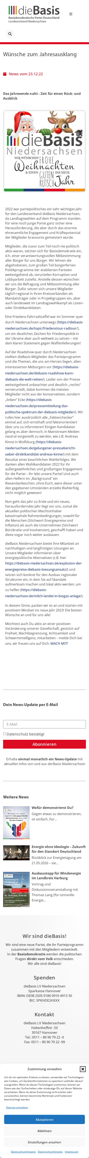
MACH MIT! (59, 643)
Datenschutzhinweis (23, 1151)
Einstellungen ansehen (44, 1142)
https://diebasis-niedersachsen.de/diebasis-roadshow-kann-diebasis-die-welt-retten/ (42, 373)
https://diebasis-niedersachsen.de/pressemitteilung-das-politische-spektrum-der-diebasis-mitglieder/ (40, 405)
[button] (83, 1069)
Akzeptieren (44, 1119)
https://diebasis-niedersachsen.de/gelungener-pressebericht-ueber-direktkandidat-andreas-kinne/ (40, 448)
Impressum (71, 1151)
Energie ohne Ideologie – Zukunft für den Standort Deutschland (59, 849)
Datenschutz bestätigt (25, 734)
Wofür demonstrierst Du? (52, 807)
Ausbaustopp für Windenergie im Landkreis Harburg (56, 875)
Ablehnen (44, 1131)
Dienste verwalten (17, 1107)
